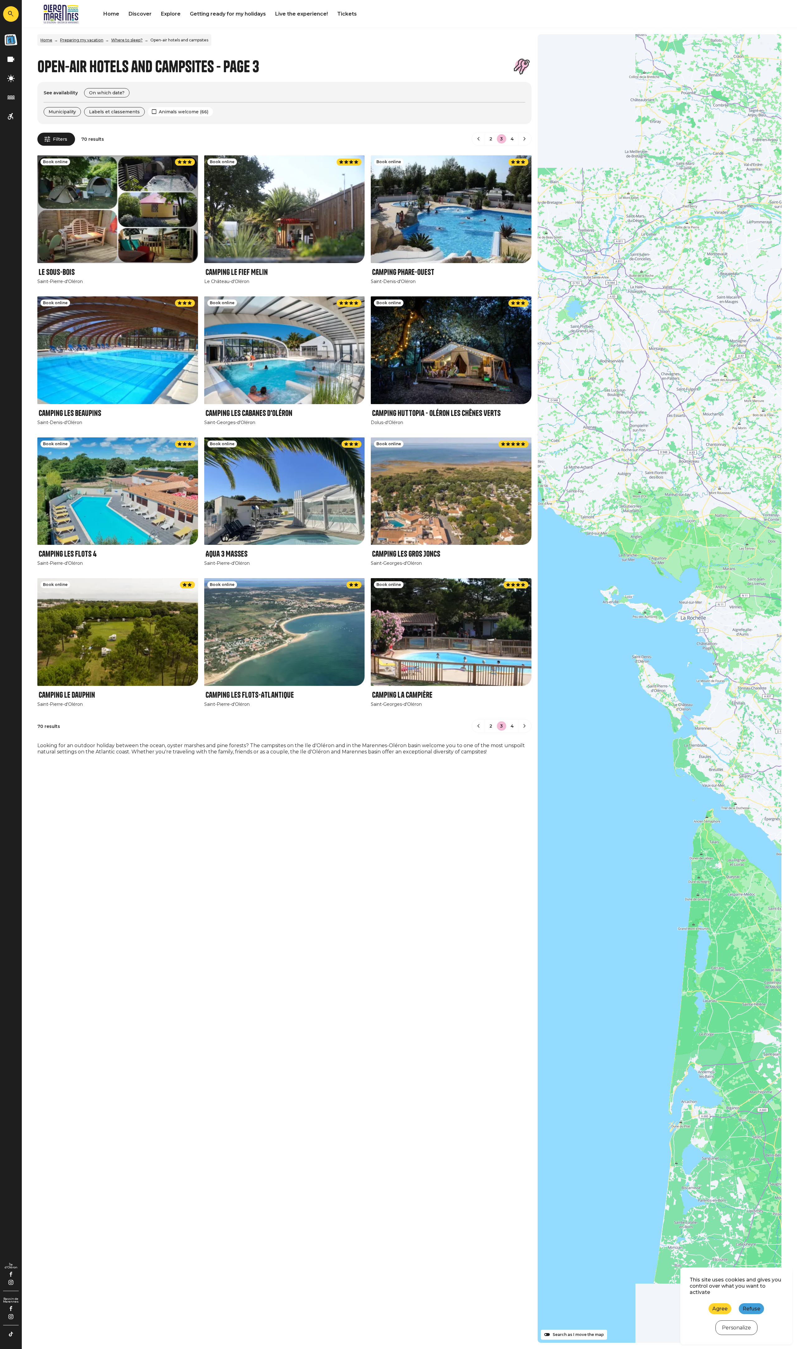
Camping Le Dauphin (67, 695)
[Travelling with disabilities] (11, 116)
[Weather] (11, 78)
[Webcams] (11, 59)
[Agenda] (11, 39)
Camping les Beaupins (70, 413)
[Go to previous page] (478, 139)
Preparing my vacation (81, 40)
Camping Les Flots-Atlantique (249, 695)
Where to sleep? (127, 40)
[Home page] (61, 14)
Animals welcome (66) (183, 112)
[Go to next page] (524, 139)
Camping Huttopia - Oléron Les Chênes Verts (436, 413)
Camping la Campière (402, 695)
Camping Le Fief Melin (236, 272)
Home (111, 14)
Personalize (736, 1328)
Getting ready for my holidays (228, 14)
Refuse (751, 1309)
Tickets (347, 14)
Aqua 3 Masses (226, 554)
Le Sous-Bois (57, 272)
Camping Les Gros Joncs (406, 554)
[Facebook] (11, 1274)
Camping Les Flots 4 (68, 554)
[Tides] (11, 97)
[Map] (659, 688)
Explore (171, 14)
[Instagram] (10, 1282)
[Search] (11, 14)
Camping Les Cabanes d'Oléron (248, 413)
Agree (720, 1309)
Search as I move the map (578, 1335)
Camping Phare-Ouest (403, 272)
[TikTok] (10, 1334)
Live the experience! (301, 14)
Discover (140, 14)
